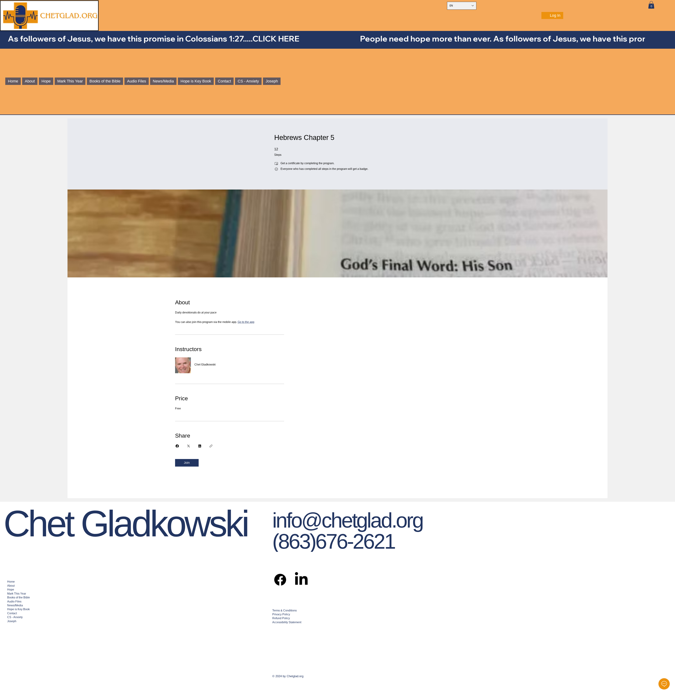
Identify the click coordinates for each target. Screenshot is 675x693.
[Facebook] (280, 580)
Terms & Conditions (284, 610)
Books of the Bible (18, 597)
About (11, 585)
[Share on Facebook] (177, 446)
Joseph (11, 621)
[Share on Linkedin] (200, 446)
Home (11, 581)
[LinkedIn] (301, 580)
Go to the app (246, 321)
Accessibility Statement (286, 622)
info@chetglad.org (347, 520)
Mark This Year (16, 593)
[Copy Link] (211, 446)
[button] (651, 5)
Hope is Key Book (18, 609)
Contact (12, 613)
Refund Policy (281, 618)
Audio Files (14, 601)
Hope (10, 589)
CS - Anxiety (15, 617)
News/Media (15, 605)
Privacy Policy (281, 614)
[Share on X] (188, 446)
